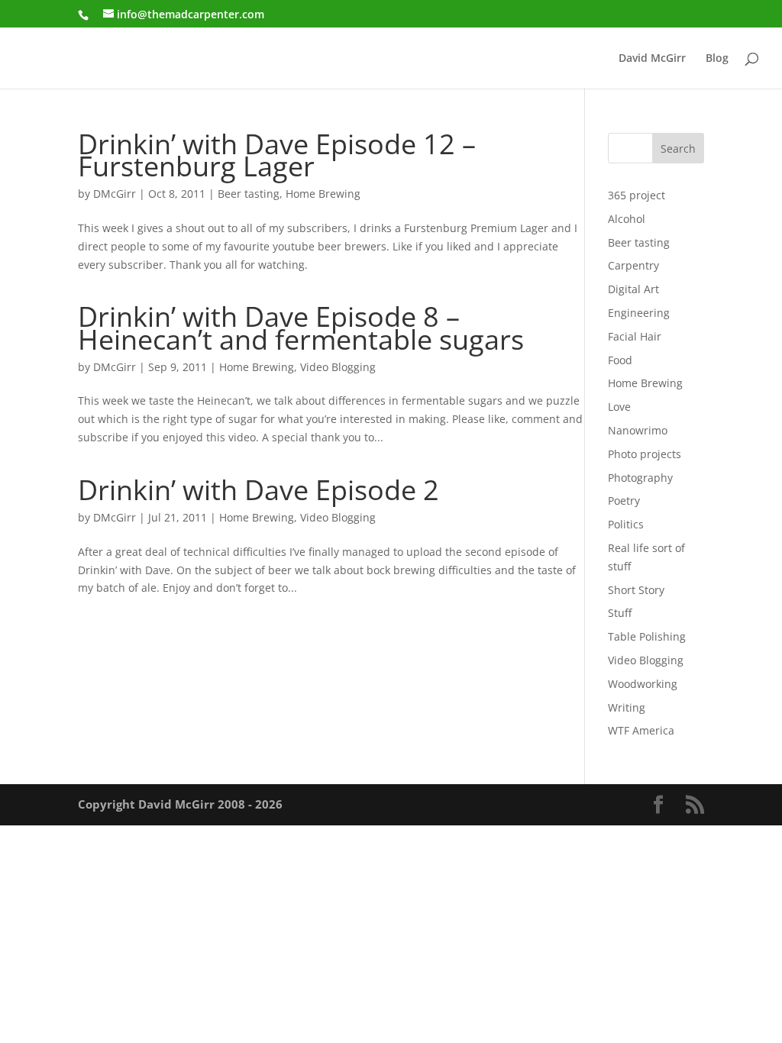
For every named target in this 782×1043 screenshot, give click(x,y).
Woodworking (642, 683)
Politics (626, 524)
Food (620, 360)
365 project (636, 195)
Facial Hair (634, 336)
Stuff (620, 612)
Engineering (639, 312)
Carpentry (633, 265)
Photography (640, 477)
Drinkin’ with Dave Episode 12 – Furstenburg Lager (277, 154)
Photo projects (644, 454)
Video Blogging (338, 367)
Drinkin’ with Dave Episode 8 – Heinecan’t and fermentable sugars (301, 327)
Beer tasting (249, 193)
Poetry (624, 500)
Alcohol (626, 219)
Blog (717, 59)
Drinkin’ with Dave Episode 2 (258, 489)
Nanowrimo (637, 430)
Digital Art (633, 289)
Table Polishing (647, 636)
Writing (626, 707)
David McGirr (652, 59)
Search (678, 148)
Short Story (636, 590)
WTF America (641, 730)
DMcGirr (114, 193)
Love (619, 406)
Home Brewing (323, 193)
